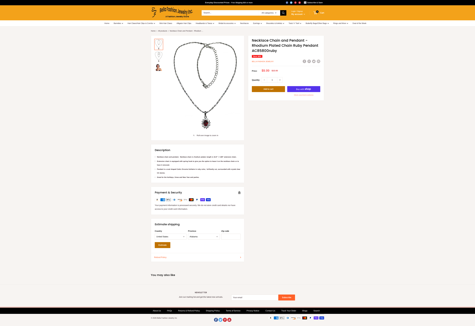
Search (316, 311)
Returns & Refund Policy (189, 311)
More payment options (303, 95)
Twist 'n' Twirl (294, 23)
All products (162, 31)
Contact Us (270, 311)
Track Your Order (288, 311)
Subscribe (286, 297)
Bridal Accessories (226, 23)
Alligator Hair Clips (184, 23)
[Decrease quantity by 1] (264, 80)
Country (158, 231)
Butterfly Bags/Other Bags (316, 23)
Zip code (225, 231)
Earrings (256, 23)
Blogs (304, 311)
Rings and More (339, 23)
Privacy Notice (253, 311)
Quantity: (256, 80)
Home (106, 23)
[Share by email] (318, 61)
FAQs (169, 311)
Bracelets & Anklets (274, 23)
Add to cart (268, 89)
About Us (157, 311)
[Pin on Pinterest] (309, 61)
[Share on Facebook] (304, 61)
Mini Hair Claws (165, 23)
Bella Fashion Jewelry (263, 61)
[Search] (283, 13)
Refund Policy (160, 257)
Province (192, 231)
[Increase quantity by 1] (280, 80)
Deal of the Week (359, 23)
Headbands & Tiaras (204, 23)
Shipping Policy (213, 311)
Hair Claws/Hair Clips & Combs (140, 23)
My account (297, 14)
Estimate (162, 245)
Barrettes (117, 23)
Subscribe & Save (315, 2)
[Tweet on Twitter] (314, 61)
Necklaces (244, 23)
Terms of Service (233, 311)
